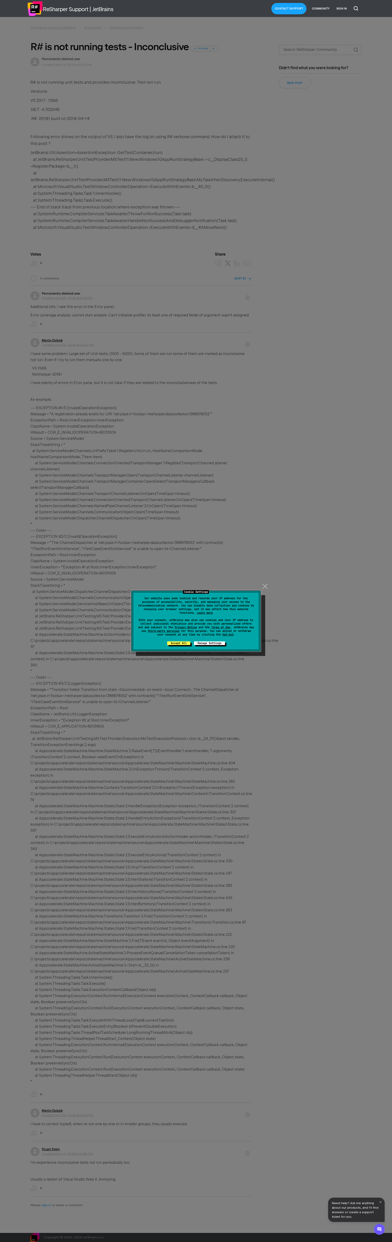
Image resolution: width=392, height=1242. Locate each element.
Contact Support (289, 8)
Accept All (179, 643)
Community (321, 8)
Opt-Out (227, 634)
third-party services (163, 631)
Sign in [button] (341, 8)
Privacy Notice (186, 627)
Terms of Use (220, 627)
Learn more (205, 613)
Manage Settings (209, 643)
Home (34, 8)
